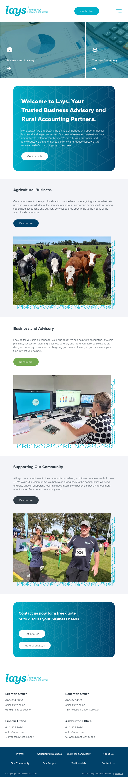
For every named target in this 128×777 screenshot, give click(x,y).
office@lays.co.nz (15, 705)
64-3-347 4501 (73, 700)
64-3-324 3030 (14, 700)
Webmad (119, 773)
